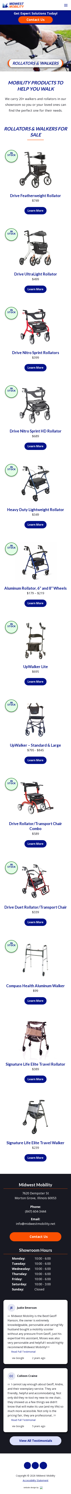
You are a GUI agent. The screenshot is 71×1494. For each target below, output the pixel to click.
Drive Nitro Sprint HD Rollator (36, 431)
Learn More (37, 211)
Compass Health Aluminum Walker (35, 985)
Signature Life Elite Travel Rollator (35, 1064)
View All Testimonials (35, 1441)
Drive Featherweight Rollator (35, 195)
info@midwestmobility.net (35, 1224)
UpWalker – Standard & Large (35, 745)
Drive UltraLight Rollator (35, 274)
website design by (35, 1488)
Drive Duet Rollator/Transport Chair (35, 907)
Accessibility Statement (35, 1480)
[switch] (66, 5)
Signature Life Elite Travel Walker (35, 1142)
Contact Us (36, 19)
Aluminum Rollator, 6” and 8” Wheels (35, 588)
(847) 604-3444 (35, 1211)
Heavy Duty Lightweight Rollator (35, 509)
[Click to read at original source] (9, 1358)
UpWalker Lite (35, 666)
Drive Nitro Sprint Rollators (35, 352)
